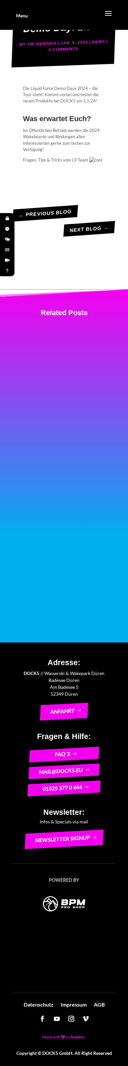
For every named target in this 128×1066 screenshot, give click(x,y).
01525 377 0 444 (62, 788)
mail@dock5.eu (60, 771)
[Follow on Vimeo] (86, 1019)
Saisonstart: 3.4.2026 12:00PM (69, 350)
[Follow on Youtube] (57, 1019)
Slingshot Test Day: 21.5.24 (57, 518)
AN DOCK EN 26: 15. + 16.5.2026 (64, 430)
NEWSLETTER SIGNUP (62, 839)
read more (44, 384)
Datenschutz (38, 1005)
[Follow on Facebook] (42, 1019)
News (98, 41)
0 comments (63, 49)
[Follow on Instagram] (71, 1019)
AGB (99, 1005)
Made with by (64, 1036)
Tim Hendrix (41, 43)
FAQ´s (62, 754)
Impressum (74, 1005)
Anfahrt (62, 711)
